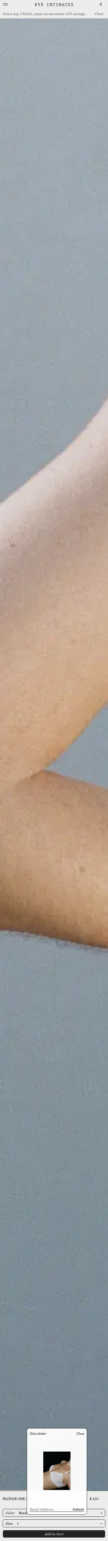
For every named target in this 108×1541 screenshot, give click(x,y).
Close (99, 13)
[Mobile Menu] (5, 4)
